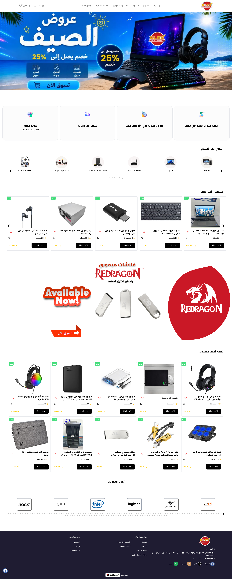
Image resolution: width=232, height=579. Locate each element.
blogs (78, 546)
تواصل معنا (87, 5)
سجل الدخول (27, 6)
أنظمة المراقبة (102, 5)
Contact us (75, 550)
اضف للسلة (216, 245)
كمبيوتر (146, 5)
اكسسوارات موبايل (120, 5)
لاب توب (135, 5)
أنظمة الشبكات (141, 550)
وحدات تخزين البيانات (139, 555)
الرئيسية (157, 5)
